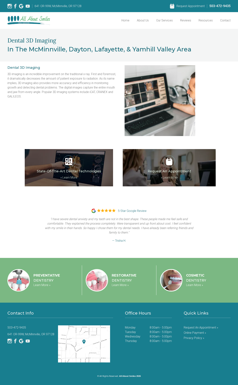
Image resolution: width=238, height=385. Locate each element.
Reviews (185, 20)
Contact (225, 20)
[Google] (21, 6)
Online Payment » (195, 332)
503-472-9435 (220, 6)
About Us (143, 20)
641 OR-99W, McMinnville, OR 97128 (58, 6)
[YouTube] (27, 6)
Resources (206, 20)
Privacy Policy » (194, 338)
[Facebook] (15, 6)
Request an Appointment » (201, 327)
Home (125, 20)
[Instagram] (9, 6)
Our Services (164, 20)
